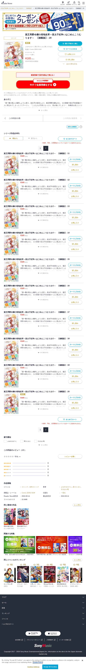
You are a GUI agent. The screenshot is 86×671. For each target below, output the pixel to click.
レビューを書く (30, 54)
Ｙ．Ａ (38, 586)
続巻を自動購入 (72, 127)
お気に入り (71, 54)
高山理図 (64, 586)
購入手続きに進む (71, 43)
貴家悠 (72, 586)
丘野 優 (54, 586)
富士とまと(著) (42, 46)
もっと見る (44, 110)
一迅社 (63, 493)
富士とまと (27, 441)
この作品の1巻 (14, 118)
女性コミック (34, 487)
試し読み (71, 59)
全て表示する (44, 167)
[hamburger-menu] (83, 3)
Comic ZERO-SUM (35, 49)
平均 (16, 457)
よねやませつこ (12, 441)
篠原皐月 (14, 528)
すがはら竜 (41, 441)
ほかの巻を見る (71, 64)
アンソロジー (21, 528)
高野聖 (59, 586)
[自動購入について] (81, 126)
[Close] (82, 660)
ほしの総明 (7, 528)
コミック (13, 38)
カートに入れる (71, 49)
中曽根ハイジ (48, 586)
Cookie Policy (38, 662)
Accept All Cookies (50, 667)
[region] (43, 664)
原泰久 (6, 586)
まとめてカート (71, 139)
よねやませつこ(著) (31, 46)
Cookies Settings (33, 667)
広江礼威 (20, 586)
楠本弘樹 (33, 586)
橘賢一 (77, 586)
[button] (65, 639)
